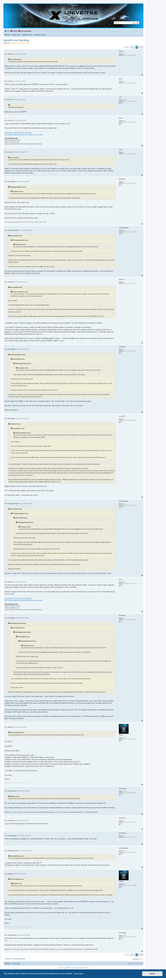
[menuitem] (7, 31)
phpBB (67, 968)
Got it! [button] (152, 974)
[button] (131, 47)
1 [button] (134, 47)
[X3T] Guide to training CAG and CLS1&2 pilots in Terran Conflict (24, 134)
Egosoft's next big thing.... (17, 40)
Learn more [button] (78, 974)
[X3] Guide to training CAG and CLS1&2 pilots (18, 132)
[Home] (73, 16)
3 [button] (139, 47)
